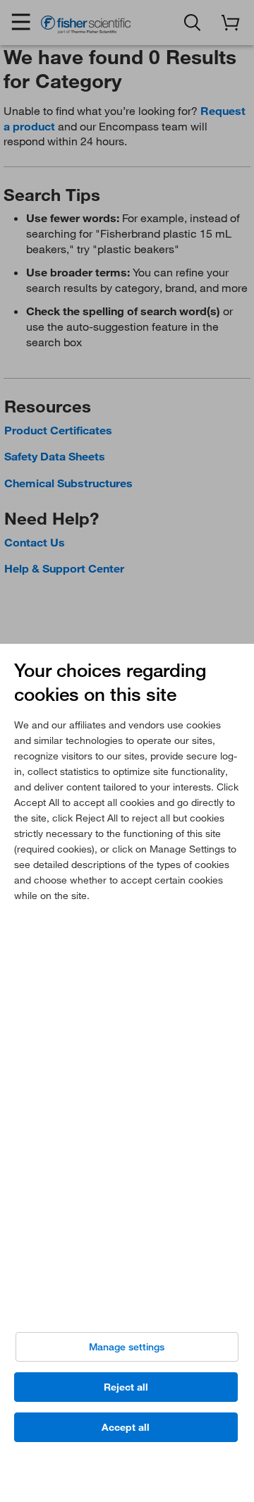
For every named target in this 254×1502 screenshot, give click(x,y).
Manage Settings (126, 1347)
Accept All (126, 1427)
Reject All (126, 1387)
